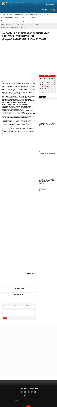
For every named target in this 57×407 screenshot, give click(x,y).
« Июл (42, 92)
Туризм (14, 24)
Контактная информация (7, 17)
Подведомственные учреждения (33, 14)
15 (52, 84)
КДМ (26, 24)
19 (45, 86)
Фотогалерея (47, 14)
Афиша (30, 24)
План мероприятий (19, 14)
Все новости (4, 24)
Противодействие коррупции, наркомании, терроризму (14, 21)
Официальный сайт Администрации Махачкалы (44, 189)
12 (45, 84)
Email (15, 305)
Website (26, 305)
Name (4, 305)
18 (42, 86)
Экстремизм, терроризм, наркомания (9, 27)
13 (47, 84)
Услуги (16, 17)
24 (40, 88)
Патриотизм (22, 27)
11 (42, 84)
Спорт (10, 24)
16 (54, 84)
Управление (9, 14)
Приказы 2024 (23, 17)
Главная (3, 14)
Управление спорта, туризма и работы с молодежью (24, 3)
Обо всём (36, 24)
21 (49, 86)
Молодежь (20, 24)
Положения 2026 (33, 17)
